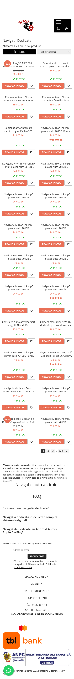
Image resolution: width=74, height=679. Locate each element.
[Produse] (59, 23)
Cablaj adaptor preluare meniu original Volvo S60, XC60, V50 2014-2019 (18, 129)
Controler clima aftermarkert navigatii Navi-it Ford (18, 323)
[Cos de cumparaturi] (66, 29)
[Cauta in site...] (58, 35)
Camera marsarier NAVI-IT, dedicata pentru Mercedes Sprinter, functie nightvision (55, 323)
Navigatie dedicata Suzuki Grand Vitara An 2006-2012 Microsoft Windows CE (18, 390)
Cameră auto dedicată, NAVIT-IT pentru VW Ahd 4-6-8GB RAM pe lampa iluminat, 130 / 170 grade (55, 64)
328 (61, 450)
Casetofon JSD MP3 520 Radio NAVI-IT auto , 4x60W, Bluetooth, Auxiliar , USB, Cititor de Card (18, 64)
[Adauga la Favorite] (31, 86)
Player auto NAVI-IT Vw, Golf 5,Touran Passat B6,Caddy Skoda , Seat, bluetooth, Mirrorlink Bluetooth (56, 354)
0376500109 (39, 605)
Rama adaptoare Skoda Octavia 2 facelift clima (55, 98)
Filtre (20, 51)
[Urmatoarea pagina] (66, 451)
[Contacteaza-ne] (58, 29)
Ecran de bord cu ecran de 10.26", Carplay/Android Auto (18, 420)
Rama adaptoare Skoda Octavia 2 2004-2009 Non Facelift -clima (18, 98)
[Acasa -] (26, 26)
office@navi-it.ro (39, 610)
